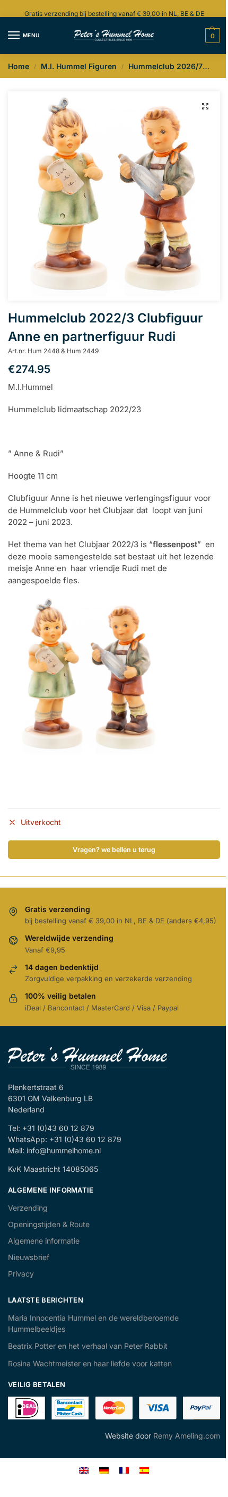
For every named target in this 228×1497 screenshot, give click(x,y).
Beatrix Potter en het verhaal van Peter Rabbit (88, 1345)
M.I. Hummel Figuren (79, 66)
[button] (205, 106)
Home (18, 66)
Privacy (21, 1273)
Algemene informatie (44, 1240)
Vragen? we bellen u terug (114, 850)
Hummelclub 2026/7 (165, 66)
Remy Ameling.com (186, 1435)
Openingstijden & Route (49, 1224)
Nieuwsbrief (28, 1257)
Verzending (28, 1207)
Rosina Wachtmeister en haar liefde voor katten (90, 1363)
